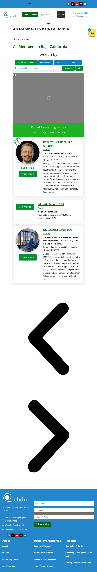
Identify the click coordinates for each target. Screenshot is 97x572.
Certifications (8, 566)
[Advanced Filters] (79, 68)
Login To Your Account (44, 566)
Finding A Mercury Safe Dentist (79, 563)
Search (68, 68)
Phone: (46, 160)
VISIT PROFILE (27, 174)
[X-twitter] (73, 4)
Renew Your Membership (45, 559)
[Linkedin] (85, 4)
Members (75, 62)
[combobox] (47, 14)
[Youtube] (77, 4)
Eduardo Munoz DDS (51, 204)
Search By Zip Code (26, 62)
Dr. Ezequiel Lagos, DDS (57, 230)
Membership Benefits (43, 553)
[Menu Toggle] (29, 3)
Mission (5, 553)
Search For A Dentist (74, 546)
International (61, 62)
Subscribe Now (42, 524)
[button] (48, 339)
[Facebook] (68, 4)
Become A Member (42, 546)
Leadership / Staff (10, 559)
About (5, 546)
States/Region (45, 62)
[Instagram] (81, 4)
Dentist (46, 149)
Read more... (48, 192)
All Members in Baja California (40, 46)
